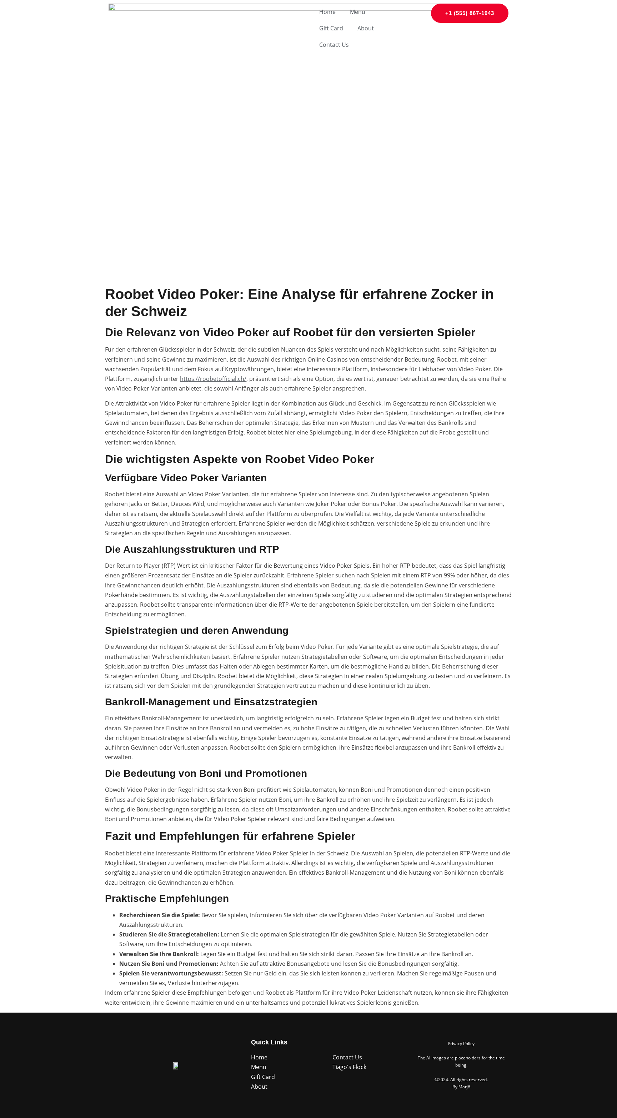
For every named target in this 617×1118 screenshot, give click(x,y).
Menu (357, 12)
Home (327, 12)
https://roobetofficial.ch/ (213, 379)
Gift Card (331, 28)
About (365, 28)
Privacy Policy (461, 1043)
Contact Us (334, 45)
